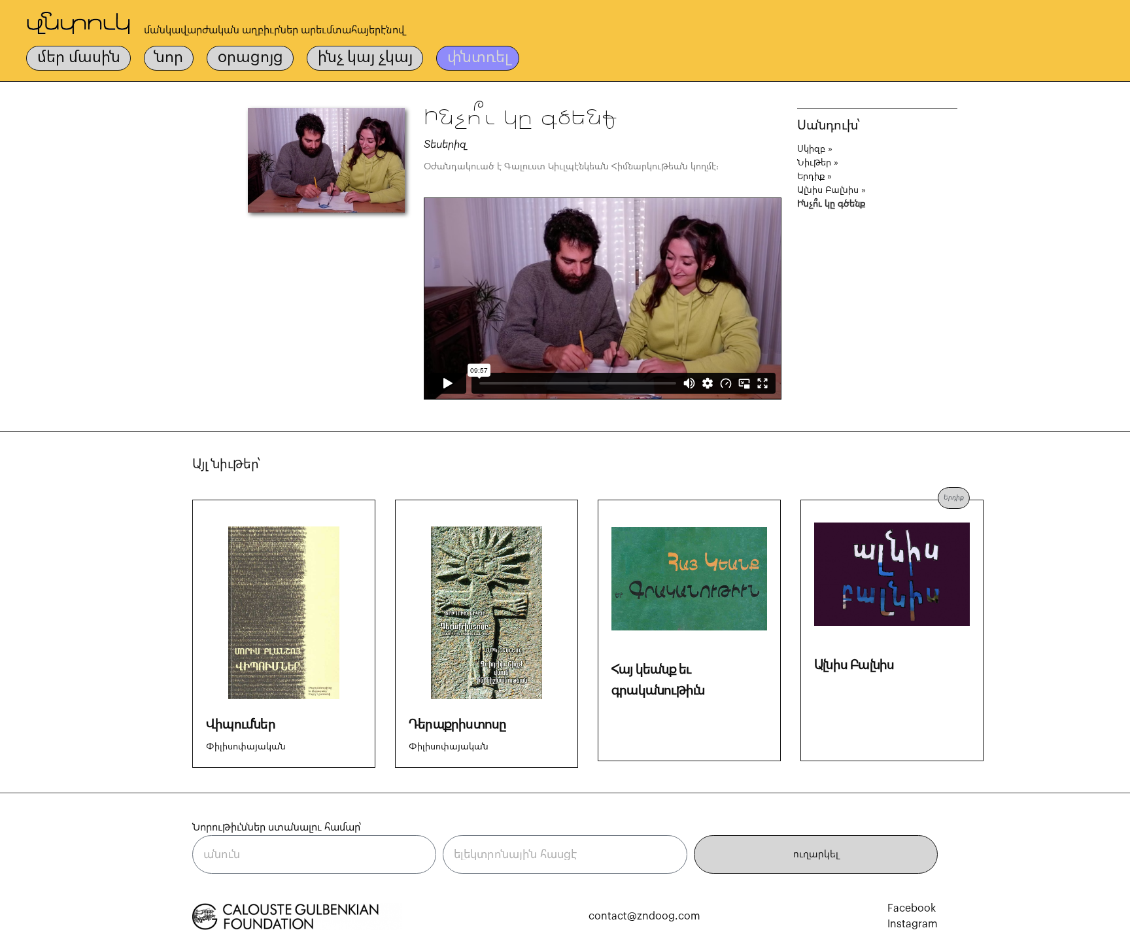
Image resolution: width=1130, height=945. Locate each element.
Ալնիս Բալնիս (828, 190)
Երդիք (811, 176)
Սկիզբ (811, 149)
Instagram (912, 924)
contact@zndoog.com (644, 916)
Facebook (911, 908)
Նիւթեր (814, 162)
